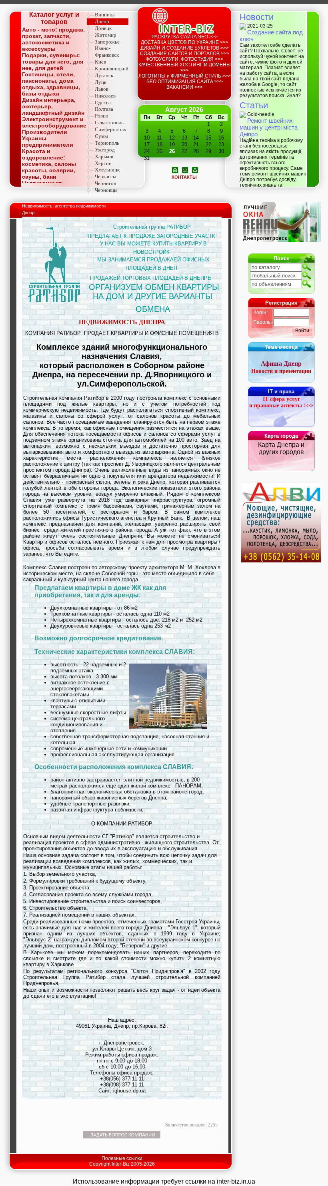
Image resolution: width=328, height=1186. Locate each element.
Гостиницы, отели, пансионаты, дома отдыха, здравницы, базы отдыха (51, 84)
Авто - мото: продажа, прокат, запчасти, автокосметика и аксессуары (53, 39)
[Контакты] (185, 169)
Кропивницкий (111, 69)
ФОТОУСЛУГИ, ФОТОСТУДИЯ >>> (184, 59)
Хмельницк (107, 170)
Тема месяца (281, 347)
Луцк (100, 82)
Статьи (254, 105)
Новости (257, 17)
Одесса (103, 103)
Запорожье (107, 42)
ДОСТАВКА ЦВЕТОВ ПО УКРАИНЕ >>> (184, 42)
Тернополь (107, 143)
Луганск (104, 75)
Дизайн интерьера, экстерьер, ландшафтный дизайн (53, 106)
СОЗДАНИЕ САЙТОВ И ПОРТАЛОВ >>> (184, 53)
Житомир (105, 35)
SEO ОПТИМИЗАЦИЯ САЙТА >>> (184, 81)
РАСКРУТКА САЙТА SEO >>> (185, 37)
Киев (100, 62)
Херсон (103, 163)
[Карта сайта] (195, 169)
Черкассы (105, 176)
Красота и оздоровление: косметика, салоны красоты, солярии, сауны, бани (49, 164)
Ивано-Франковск (107, 51)
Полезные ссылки (122, 1158)
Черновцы (106, 190)
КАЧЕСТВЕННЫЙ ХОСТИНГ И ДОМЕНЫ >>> (184, 67)
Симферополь (110, 129)
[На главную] (175, 169)
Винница (105, 15)
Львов (101, 89)
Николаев (105, 96)
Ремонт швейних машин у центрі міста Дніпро (269, 127)
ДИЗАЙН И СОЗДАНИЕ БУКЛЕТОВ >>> (184, 48)
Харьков (104, 156)
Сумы (101, 136)
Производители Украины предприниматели (47, 138)
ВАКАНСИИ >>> (184, 87)
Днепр (102, 21)
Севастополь (109, 123)
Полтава (104, 109)
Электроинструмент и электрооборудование (54, 122)
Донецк (103, 28)
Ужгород (105, 150)
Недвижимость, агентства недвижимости (64, 205)
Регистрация (281, 303)
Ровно (101, 116)
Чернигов (105, 183)
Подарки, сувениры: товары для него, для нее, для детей (52, 61)
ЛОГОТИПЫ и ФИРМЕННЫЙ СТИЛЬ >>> (184, 76)
